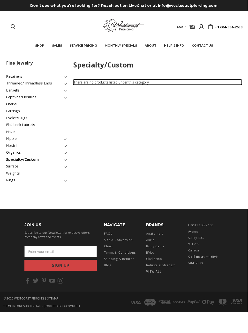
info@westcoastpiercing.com (188, 5)
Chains (11, 103)
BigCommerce (71, 306)
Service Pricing (83, 45)
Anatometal (155, 234)
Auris (150, 240)
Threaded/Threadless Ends (29, 83)
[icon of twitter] (36, 281)
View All (154, 271)
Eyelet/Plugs (16, 117)
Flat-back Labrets (20, 124)
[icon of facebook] (27, 281)
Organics (13, 152)
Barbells (13, 90)
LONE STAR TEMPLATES (29, 306)
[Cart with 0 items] (210, 26)
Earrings (13, 110)
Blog (107, 265)
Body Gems (155, 246)
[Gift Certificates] (192, 26)
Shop (39, 45)
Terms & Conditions (120, 252)
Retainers (14, 76)
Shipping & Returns (119, 259)
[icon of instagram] (60, 281)
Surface (12, 166)
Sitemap (53, 298)
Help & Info (174, 45)
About (150, 45)
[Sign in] (201, 26)
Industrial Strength (161, 265)
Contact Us (202, 45)
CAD (180, 27)
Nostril (11, 145)
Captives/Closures (21, 96)
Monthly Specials (121, 45)
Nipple (11, 138)
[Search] (13, 26)
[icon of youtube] (52, 281)
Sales (57, 45)
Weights (13, 173)
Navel (10, 131)
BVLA (150, 252)
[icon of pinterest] (44, 281)
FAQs (108, 234)
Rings (10, 179)
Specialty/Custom (22, 159)
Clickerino (154, 259)
